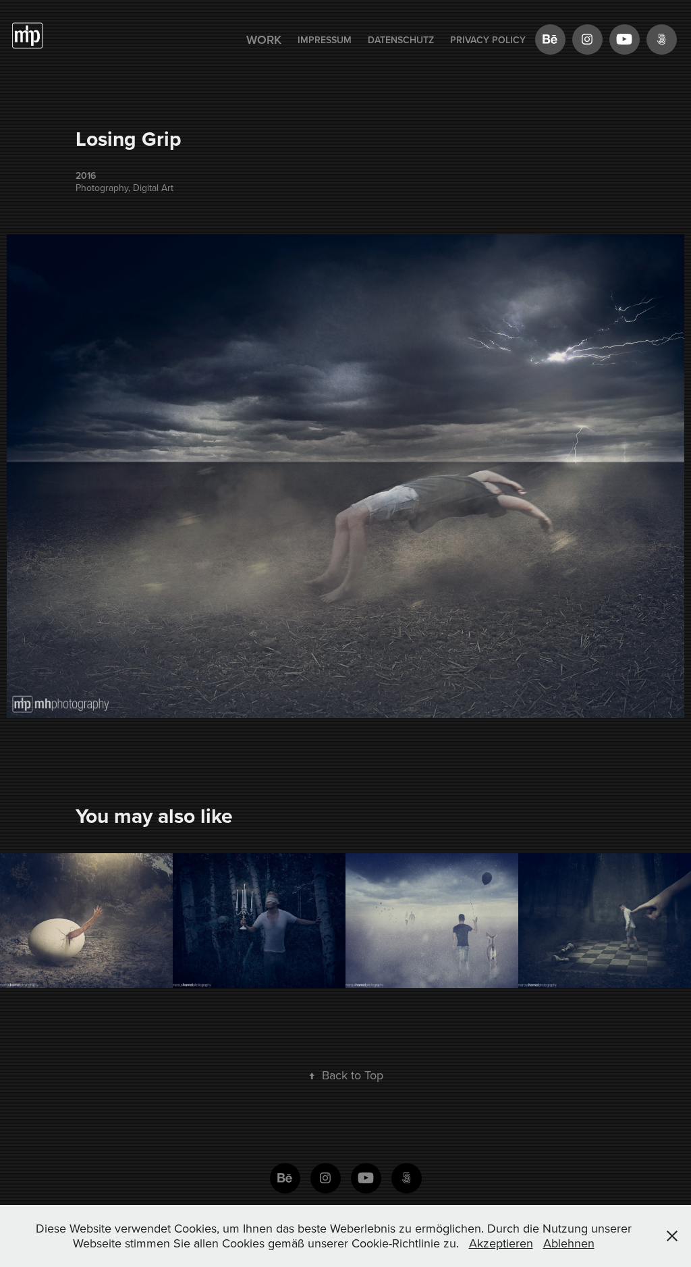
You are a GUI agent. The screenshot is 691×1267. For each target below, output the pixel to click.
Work (263, 39)
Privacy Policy (488, 40)
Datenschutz (401, 40)
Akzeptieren (501, 1243)
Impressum (325, 40)
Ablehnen (569, 1243)
